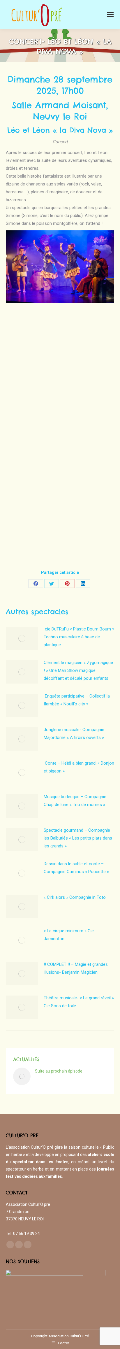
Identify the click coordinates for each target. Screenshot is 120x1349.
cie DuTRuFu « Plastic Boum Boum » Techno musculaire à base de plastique (79, 636)
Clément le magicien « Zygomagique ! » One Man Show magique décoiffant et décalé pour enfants (78, 670)
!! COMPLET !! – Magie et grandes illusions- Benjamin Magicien (76, 968)
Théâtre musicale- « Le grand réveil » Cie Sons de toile (79, 1001)
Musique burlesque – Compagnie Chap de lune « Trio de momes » (75, 800)
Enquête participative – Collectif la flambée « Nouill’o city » (77, 700)
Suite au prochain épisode (58, 1071)
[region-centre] (55, 1291)
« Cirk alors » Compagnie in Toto (75, 897)
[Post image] (22, 638)
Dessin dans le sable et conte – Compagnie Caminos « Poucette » (76, 867)
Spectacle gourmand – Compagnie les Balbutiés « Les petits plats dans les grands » (78, 838)
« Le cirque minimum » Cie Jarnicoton (69, 934)
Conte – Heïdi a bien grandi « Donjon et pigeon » (79, 767)
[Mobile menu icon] (110, 14)
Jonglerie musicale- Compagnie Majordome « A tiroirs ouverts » (74, 733)
